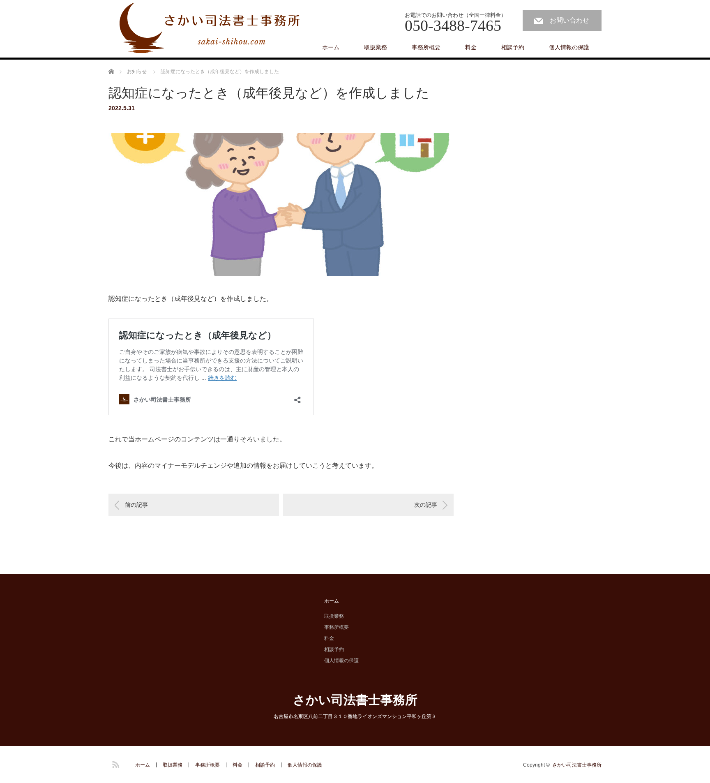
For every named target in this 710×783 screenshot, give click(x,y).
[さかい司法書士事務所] (211, 29)
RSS (114, 763)
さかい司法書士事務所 (355, 700)
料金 (471, 47)
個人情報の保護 (569, 47)
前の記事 (136, 504)
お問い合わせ (569, 20)
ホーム (330, 47)
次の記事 (425, 504)
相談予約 (512, 47)
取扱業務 (375, 47)
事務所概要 (426, 47)
